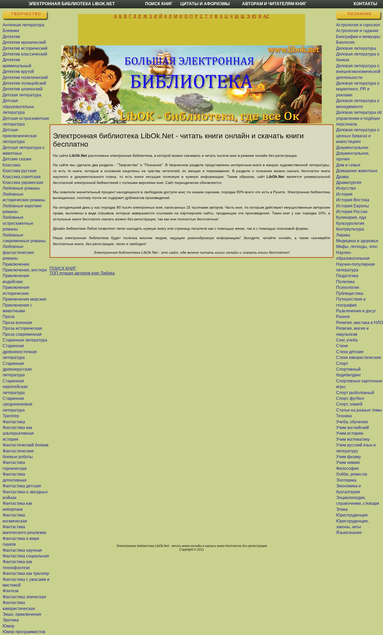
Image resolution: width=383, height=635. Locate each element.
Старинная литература (25, 340)
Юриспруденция (352, 515)
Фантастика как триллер (26, 573)
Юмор (8, 626)
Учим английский (352, 427)
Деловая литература (356, 48)
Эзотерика (346, 480)
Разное (343, 316)
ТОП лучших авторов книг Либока (82, 273)
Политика (345, 281)
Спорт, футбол (350, 398)
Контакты (365, 4)
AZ (266, 16)
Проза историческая (22, 328)
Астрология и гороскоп (358, 25)
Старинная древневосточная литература (20, 352)
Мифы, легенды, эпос (357, 246)
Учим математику (353, 439)
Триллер (11, 416)
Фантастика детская (22, 486)
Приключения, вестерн (25, 270)
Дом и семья (348, 165)
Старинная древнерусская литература (17, 369)
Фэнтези (10, 591)
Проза (9, 316)
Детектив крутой (18, 71)
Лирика (343, 235)
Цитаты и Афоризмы (205, 4)
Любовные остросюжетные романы (18, 223)
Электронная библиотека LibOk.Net (71, 4)
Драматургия (348, 182)
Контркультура (350, 229)
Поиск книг (158, 4)
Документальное (352, 147)
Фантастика (14, 422)
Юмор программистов (24, 632)
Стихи (342, 346)
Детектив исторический (25, 48)
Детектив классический (25, 54)
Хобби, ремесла (351, 474)
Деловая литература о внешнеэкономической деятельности (358, 72)
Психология (347, 287)
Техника (344, 416)
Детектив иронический (24, 42)
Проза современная (22, 334)
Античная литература (23, 25)
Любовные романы (21, 188)
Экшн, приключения (22, 614)
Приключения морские (24, 299)
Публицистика (349, 293)
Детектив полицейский (24, 83)
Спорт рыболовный (355, 392)
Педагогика (347, 275)
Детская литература (22, 95)
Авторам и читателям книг (274, 4)
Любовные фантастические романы (18, 252)
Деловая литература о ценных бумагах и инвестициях (357, 136)
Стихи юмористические (358, 357)
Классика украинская (23, 182)
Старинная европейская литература (15, 387)
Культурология (350, 223)
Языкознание (349, 532)
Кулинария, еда (351, 217)
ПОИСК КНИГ (63, 268)
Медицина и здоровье (357, 241)
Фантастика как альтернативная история (18, 433)
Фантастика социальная (26, 556)
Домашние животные (357, 171)
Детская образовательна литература (18, 106)
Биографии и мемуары (358, 36)
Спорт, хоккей (349, 404)
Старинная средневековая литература (17, 404)
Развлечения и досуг (356, 311)
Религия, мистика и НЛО (359, 322)
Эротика (11, 620)
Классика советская (22, 177)
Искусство (346, 188)
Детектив (11, 36)
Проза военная (17, 322)
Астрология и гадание (357, 30)
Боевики (11, 30)
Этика (342, 509)
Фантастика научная (22, 550)
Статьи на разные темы (359, 410)
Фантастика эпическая (24, 597)
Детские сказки (17, 159)
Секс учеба (347, 340)
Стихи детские (350, 352)
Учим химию (348, 462)
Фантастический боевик (25, 445)
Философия (347, 468)
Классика (11, 165)
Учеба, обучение (352, 422)
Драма (342, 177)
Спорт (342, 363)
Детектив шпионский (22, 89)
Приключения (16, 264)
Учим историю (349, 433)
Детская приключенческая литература (20, 136)
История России (351, 211)
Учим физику (348, 457)
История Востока (352, 200)
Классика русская (19, 171)
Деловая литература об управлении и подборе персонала (359, 118)
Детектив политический (25, 77)
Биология (345, 42)
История (344, 194)
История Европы (352, 206)
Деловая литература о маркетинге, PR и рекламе (357, 89)
